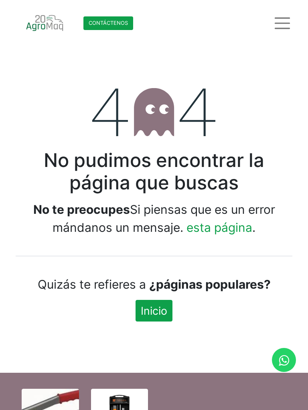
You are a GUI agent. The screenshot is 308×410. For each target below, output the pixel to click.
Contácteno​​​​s (108, 23)
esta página (219, 227)
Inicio (154, 310)
